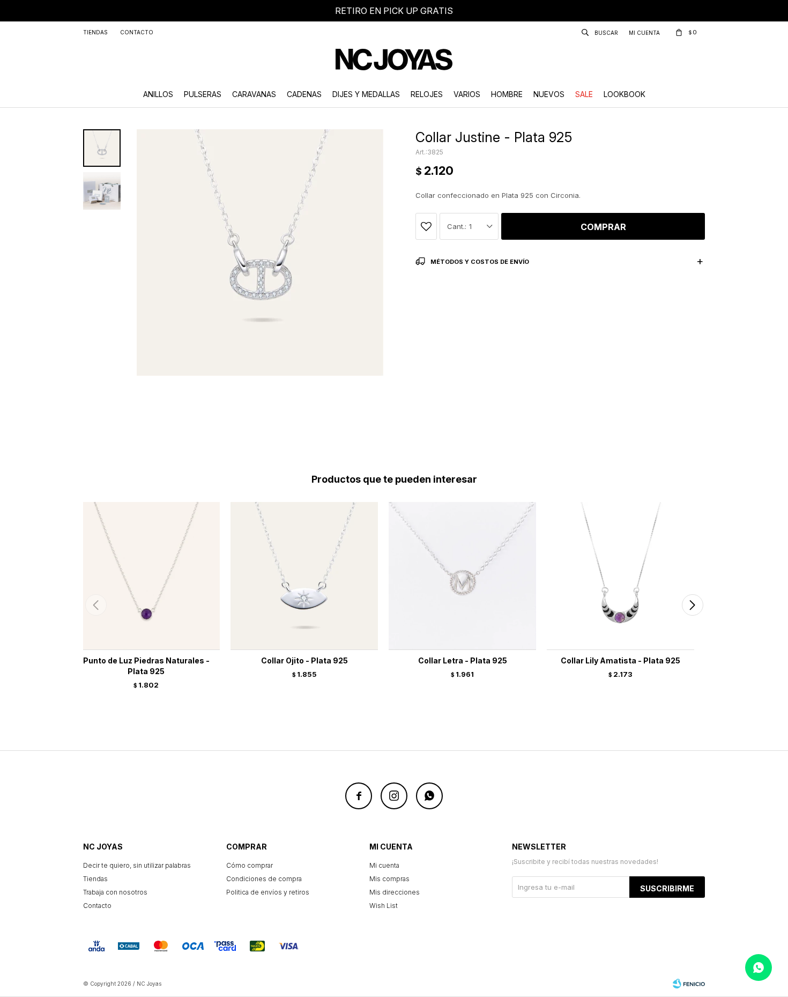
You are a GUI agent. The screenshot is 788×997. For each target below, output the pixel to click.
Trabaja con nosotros (115, 892)
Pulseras (202, 94)
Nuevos (548, 94)
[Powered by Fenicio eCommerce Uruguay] (689, 984)
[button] (692, 605)
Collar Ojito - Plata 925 (304, 660)
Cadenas (304, 94)
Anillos (158, 94)
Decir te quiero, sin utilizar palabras (137, 865)
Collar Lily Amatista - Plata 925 (620, 660)
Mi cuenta (384, 865)
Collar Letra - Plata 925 (462, 660)
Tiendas (95, 32)
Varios (467, 94)
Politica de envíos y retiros (267, 892)
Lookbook (624, 94)
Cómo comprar (249, 865)
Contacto (136, 32)
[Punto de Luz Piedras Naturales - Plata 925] (146, 575)
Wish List (383, 906)
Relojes (427, 94)
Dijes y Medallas (366, 94)
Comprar (603, 226)
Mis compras (389, 879)
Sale (584, 94)
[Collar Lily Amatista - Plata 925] (620, 575)
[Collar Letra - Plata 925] (462, 575)
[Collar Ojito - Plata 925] (304, 575)
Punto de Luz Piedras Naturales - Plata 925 (146, 666)
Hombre (507, 94)
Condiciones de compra (264, 879)
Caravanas (254, 94)
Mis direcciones (394, 892)
